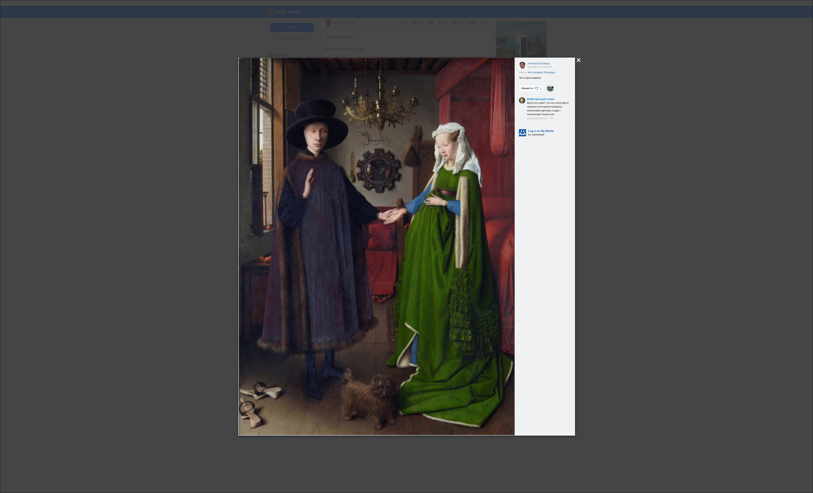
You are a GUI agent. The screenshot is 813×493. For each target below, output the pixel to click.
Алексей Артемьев (538, 63)
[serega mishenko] (550, 88)
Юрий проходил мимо (540, 99)
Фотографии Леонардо (541, 72)
